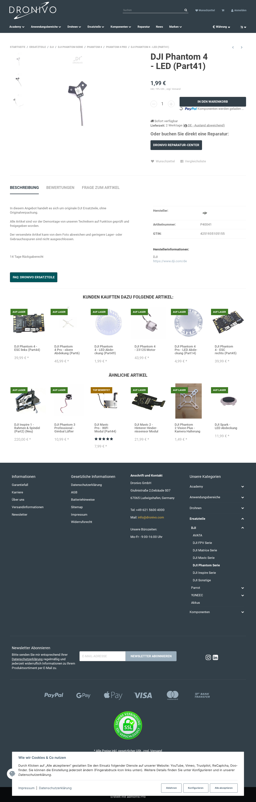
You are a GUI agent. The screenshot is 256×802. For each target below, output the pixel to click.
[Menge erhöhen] (171, 104)
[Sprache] (242, 27)
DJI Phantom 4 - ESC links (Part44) (27, 348)
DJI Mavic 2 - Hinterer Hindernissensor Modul (146, 428)
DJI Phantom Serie (206, 565)
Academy (196, 486)
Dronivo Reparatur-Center (176, 145)
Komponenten (200, 612)
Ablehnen (171, 787)
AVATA (197, 535)
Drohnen (195, 508)
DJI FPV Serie (202, 543)
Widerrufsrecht (81, 522)
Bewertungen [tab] (60, 187)
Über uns (18, 499)
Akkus (195, 602)
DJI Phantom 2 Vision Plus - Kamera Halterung (187, 428)
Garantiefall (20, 485)
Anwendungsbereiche (205, 497)
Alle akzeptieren (224, 787)
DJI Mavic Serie (204, 558)
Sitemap (77, 507)
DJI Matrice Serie (205, 550)
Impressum (26, 788)
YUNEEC (197, 595)
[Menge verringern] (153, 104)
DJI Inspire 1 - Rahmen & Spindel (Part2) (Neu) (27, 428)
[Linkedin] (215, 658)
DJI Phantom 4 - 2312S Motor (145, 348)
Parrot (195, 588)
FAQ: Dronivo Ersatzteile (34, 277)
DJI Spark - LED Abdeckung (226, 426)
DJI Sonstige (202, 580)
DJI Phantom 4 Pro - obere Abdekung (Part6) (67, 350)
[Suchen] (185, 10)
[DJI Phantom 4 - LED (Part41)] (78, 99)
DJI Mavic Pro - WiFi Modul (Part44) (105, 428)
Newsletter (19, 514)
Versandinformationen (27, 507)
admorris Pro (136, 796)
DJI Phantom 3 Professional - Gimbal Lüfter (64, 428)
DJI (193, 528)
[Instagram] (208, 658)
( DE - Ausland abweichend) (204, 125)
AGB (74, 492)
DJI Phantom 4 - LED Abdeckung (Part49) (105, 350)
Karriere (17, 492)
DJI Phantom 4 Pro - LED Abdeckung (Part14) (186, 350)
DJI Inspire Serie (204, 573)
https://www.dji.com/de (170, 261)
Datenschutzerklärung (55, 788)
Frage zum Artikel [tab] (101, 187)
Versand (176, 89)
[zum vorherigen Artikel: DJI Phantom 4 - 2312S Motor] (233, 47)
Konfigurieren (196, 787)
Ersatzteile (197, 519)
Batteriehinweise (83, 499)
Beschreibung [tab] (24, 187)
